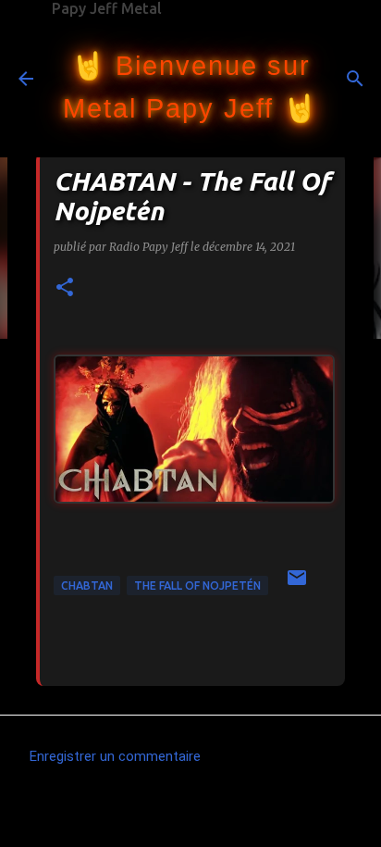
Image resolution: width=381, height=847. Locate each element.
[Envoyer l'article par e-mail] (297, 585)
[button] (65, 288)
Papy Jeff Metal (107, 8)
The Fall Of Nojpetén (197, 585)
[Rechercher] (355, 78)
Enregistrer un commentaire (115, 756)
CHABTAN (87, 585)
